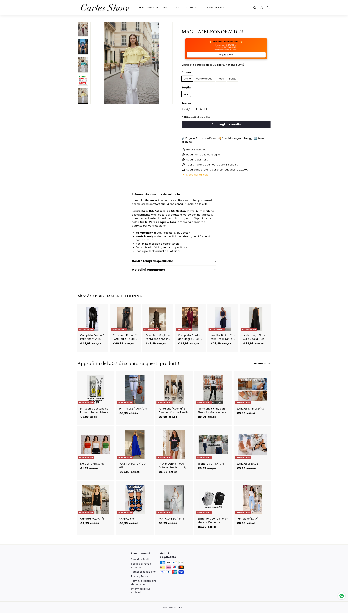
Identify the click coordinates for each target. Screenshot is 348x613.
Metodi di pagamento (148, 270)
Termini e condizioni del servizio (143, 582)
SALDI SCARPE (215, 7)
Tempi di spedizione (143, 571)
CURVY (177, 7)
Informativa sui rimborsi (140, 590)
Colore (186, 72)
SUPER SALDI (194, 7)
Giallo (187, 78)
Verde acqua (204, 78)
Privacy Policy (139, 576)
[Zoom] (131, 63)
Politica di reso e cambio (141, 565)
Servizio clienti (140, 559)
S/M (186, 93)
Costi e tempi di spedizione (152, 261)
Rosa (221, 78)
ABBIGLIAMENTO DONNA (153, 7)
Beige (232, 78)
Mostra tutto (262, 363)
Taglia (186, 87)
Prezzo (186, 103)
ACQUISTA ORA (226, 55)
